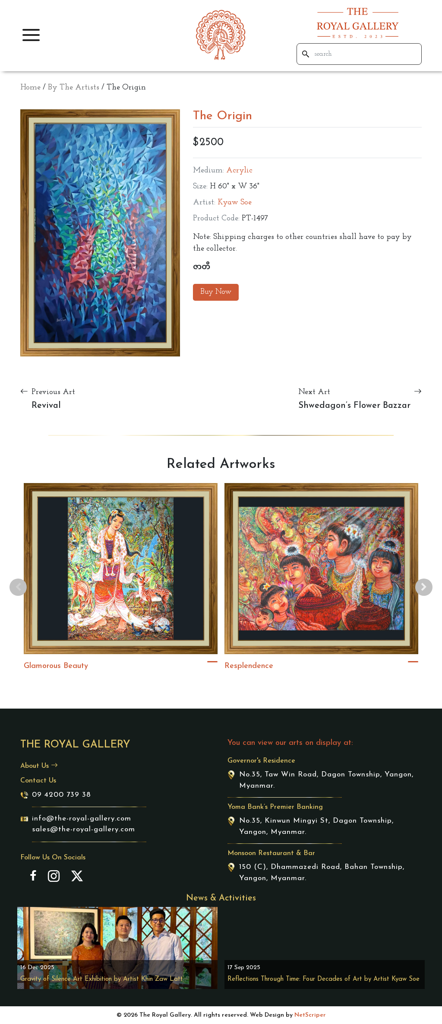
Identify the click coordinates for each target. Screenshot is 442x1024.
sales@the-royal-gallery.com (83, 829)
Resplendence (248, 666)
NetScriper (310, 1015)
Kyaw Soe (235, 203)
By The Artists (73, 88)
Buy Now (215, 292)
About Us (35, 766)
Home (30, 88)
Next (424, 587)
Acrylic (239, 171)
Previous (18, 587)
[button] (31, 35)
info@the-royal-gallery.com (81, 818)
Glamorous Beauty (56, 666)
